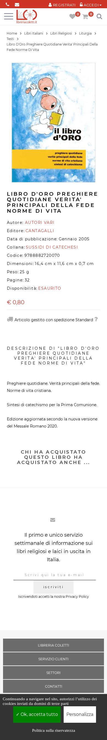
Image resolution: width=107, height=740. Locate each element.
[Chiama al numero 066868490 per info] (7, 3)
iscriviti (53, 587)
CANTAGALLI (40, 230)
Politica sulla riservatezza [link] (53, 730)
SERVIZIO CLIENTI (53, 659)
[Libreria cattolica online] (26, 17)
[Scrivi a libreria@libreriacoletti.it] (17, 3)
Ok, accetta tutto (38, 714)
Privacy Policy (77, 596)
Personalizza (79, 714)
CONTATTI (53, 686)
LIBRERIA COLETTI (53, 645)
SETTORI (53, 673)
